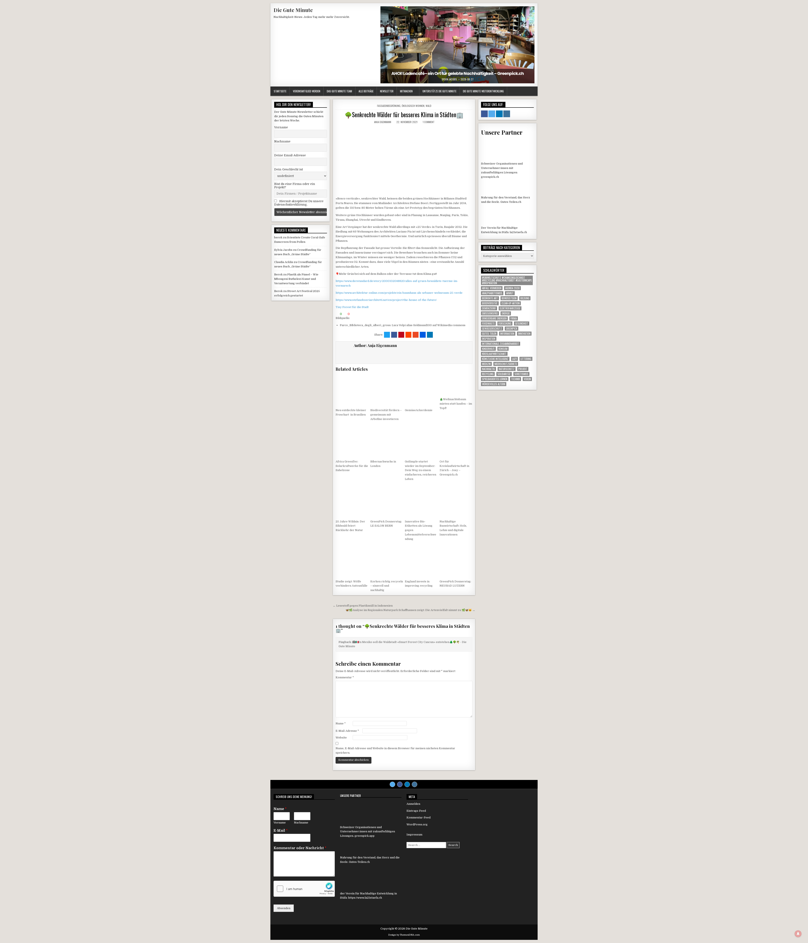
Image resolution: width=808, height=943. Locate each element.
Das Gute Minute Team (339, 91)
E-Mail (281, 831)
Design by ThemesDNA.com (404, 935)
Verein (527, 379)
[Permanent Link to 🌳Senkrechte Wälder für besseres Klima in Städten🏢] (404, 160)
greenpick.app (365, 835)
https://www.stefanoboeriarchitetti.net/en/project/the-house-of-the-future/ (386, 299)
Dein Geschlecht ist (288, 169)
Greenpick (511, 329)
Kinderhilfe (488, 349)
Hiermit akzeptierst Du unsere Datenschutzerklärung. (298, 202)
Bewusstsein (509, 298)
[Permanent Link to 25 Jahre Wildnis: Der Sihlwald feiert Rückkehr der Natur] (352, 501)
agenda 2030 (512, 288)
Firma (513, 318)
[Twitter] (392, 784)
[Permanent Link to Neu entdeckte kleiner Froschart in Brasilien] (352, 389)
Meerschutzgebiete (505, 364)
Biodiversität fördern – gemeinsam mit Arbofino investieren (386, 415)
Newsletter (386, 91)
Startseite (280, 91)
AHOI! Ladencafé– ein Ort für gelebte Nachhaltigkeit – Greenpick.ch (457, 73)
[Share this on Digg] (423, 335)
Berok (278, 274)
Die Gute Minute (293, 10)
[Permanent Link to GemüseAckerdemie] (421, 389)
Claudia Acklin (283, 262)
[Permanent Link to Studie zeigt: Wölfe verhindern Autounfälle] (352, 561)
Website (341, 737)
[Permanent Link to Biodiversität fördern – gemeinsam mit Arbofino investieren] (386, 389)
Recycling (488, 374)
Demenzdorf (489, 308)
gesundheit (521, 323)
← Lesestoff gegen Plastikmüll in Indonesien (363, 605)
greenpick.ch (490, 176)
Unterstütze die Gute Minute (439, 91)
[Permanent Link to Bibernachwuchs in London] (386, 441)
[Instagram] (414, 784)
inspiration (488, 339)
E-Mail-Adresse (347, 730)
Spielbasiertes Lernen (494, 379)
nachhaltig (488, 369)
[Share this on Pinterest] (401, 335)
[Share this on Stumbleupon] (416, 335)
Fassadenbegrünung (388, 106)
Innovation (524, 334)
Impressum (414, 834)
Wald (428, 106)
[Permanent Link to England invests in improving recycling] (421, 561)
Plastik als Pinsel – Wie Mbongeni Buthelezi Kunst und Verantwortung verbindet (296, 279)
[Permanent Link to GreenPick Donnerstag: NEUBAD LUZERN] (456, 561)
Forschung (504, 323)
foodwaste (488, 323)
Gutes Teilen (489, 334)
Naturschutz (506, 369)
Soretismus (521, 374)
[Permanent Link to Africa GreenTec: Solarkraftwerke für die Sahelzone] (352, 441)
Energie (506, 313)
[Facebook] (400, 784)
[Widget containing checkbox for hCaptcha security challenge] (304, 889)
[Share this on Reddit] (408, 335)
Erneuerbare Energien (494, 318)
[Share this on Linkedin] (430, 335)
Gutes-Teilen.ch (510, 201)
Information (507, 334)
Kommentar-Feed (419, 817)
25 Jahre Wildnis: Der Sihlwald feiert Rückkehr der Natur (350, 526)
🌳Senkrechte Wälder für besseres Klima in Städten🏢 (404, 114)
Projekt (522, 369)
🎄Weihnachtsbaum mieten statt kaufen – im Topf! (456, 404)
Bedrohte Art (490, 298)
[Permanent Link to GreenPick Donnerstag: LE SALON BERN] (386, 501)
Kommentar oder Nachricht (300, 848)
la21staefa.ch (518, 232)
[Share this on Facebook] (394, 335)
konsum (503, 349)
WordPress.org (417, 824)
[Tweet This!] (387, 335)
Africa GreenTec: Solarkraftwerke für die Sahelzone (352, 466)
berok (278, 237)
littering (526, 359)
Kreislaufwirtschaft (494, 354)
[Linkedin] (407, 784)
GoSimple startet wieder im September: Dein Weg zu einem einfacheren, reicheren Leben (420, 470)
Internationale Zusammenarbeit (500, 344)
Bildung (524, 298)
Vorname (281, 127)
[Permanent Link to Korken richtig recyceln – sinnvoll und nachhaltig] (386, 561)
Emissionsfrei (490, 313)
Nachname (282, 141)
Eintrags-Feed (416, 810)
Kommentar (345, 677)
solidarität (504, 374)
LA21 (514, 359)
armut (510, 293)
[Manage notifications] (798, 933)
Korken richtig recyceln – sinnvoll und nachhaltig (386, 586)
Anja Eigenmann (382, 122)
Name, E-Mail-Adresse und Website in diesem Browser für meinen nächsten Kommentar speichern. (395, 750)
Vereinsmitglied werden (306, 91)
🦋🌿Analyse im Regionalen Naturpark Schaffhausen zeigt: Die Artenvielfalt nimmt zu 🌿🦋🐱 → (410, 610)
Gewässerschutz (492, 329)
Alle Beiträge (366, 91)
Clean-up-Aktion (510, 303)
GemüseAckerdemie (418, 410)
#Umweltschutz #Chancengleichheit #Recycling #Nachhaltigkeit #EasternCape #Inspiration (507, 280)
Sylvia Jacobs (449, 79)
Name (341, 723)
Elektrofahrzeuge (510, 308)
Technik (515, 379)
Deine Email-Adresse (290, 155)
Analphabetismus (492, 293)
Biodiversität (490, 303)
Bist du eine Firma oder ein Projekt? (294, 185)
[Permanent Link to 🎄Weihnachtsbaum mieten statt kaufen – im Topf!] (456, 384)
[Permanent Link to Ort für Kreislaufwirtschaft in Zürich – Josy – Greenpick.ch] (456, 441)
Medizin (486, 364)
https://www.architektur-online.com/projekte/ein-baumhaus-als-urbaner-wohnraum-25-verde (399, 292)
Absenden (283, 908)
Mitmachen (406, 91)
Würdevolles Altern (493, 384)
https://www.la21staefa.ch (365, 897)
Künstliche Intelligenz (495, 359)
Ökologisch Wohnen (413, 106)
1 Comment (429, 122)
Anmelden (413, 803)
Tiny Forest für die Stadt (352, 307)
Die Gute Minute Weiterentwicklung (483, 91)
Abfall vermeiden (491, 288)
